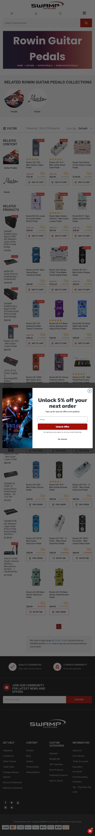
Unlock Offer (62, 426)
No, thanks (62, 439)
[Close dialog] (90, 391)
